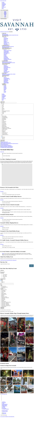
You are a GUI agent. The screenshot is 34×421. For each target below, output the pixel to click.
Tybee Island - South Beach (5, 304)
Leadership (3, 406)
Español (5, 12)
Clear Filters (2, 308)
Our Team (3, 407)
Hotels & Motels (4, 126)
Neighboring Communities (5, 297)
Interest (3, 108)
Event (3, 106)
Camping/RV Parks (5, 117)
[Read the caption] (2, 154)
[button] (6, 38)
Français (5, 88)
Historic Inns (4, 125)
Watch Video (2, 151)
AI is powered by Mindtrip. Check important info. (7, 416)
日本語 (5, 16)
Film (2, 8)
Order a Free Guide (5, 410)
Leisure (3, 2)
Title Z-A (3, 138)
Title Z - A (2, 282)
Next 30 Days (5, 276)
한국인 (5, 92)
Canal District (3, 290)
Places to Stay (4, 130)
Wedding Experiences (5, 134)
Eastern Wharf (3, 291)
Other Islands (3, 299)
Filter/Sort (2, 270)
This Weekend (5, 274)
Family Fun (3, 122)
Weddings (3, 5)
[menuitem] (5, 11)
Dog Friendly (4, 118)
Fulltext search (2, 102)
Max (1, 284)
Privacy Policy (4, 408)
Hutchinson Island (4, 294)
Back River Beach (4, 289)
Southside (2, 300)
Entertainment (4, 119)
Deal (2, 105)
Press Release (4, 111)
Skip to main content (3, 0)
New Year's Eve (3, 286)
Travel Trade (4, 98)
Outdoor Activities (4, 129)
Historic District (3, 293)
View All (5, 37)
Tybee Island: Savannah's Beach (5, 305)
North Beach (3, 298)
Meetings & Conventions (5, 127)
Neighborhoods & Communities (6, 128)
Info (2, 107)
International (4, 4)
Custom (4, 277)
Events (3, 120)
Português (5, 13)
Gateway (2, 292)
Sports (3, 6)
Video (3, 113)
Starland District (3, 301)
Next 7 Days (5, 275)
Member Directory (4, 405)
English (5, 11)
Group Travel (4, 3)
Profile (3, 112)
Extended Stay (4, 121)
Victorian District (3, 306)
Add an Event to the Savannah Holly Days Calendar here (8, 260)
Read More (1, 191)
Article (3, 104)
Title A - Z (2, 281)
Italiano (5, 14)
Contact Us (3, 401)
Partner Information (5, 404)
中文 (5, 15)
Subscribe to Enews (5, 411)
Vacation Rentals (4, 133)
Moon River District (4, 296)
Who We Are (4, 402)
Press (3, 7)
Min (1, 283)
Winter (3, 253)
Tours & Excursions (5, 132)
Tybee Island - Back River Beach (6, 302)
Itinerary (3, 109)
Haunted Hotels (4, 124)
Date (2, 280)
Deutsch (5, 86)
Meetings (3, 94)
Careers (3, 403)
